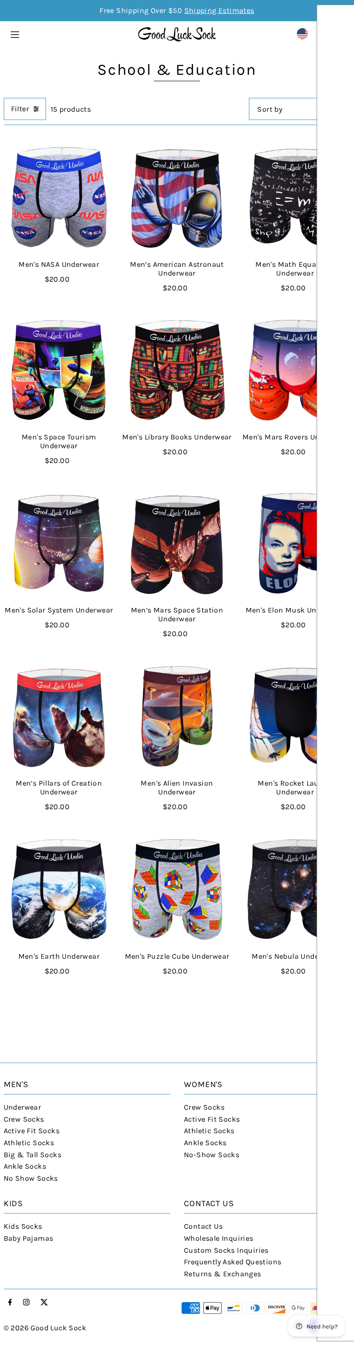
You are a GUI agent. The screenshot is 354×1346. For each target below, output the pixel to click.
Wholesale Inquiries (219, 1238)
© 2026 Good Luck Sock (45, 1327)
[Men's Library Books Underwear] (177, 370)
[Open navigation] (69, 33)
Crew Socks (24, 1119)
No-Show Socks (211, 1154)
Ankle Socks (25, 1166)
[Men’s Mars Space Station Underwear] (177, 543)
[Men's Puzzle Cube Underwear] (177, 889)
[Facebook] (10, 1303)
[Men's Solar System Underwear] (59, 543)
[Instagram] (26, 1303)
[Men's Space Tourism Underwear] (59, 370)
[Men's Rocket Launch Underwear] (295, 716)
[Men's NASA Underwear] (59, 197)
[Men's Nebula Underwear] (295, 889)
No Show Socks (31, 1178)
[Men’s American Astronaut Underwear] (177, 197)
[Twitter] (44, 1303)
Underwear (22, 1107)
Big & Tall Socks (32, 1154)
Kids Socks (23, 1226)
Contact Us (203, 1226)
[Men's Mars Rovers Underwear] (295, 370)
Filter (20, 108)
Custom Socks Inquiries (226, 1250)
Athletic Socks (29, 1142)
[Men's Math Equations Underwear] (295, 197)
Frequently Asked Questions (232, 1261)
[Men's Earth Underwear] (59, 889)
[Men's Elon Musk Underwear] (295, 543)
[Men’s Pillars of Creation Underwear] (59, 716)
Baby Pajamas (28, 1238)
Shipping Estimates (219, 10)
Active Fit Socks (31, 1130)
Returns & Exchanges (222, 1273)
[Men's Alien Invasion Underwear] (177, 716)
